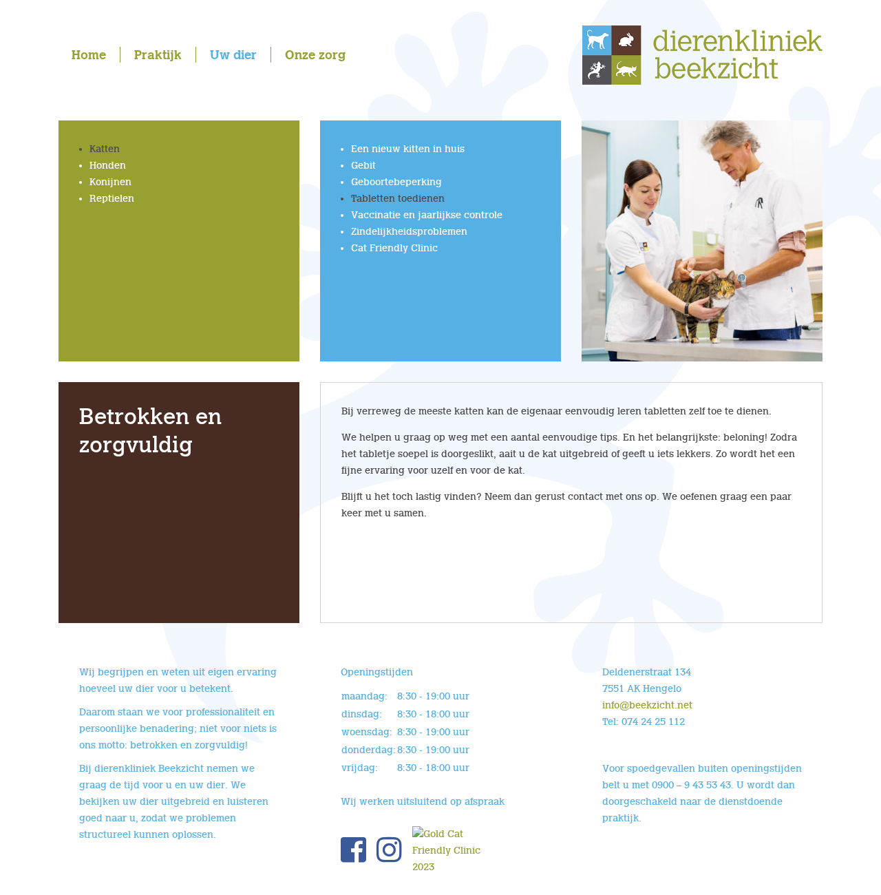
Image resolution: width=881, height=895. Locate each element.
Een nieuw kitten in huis (408, 149)
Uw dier (233, 55)
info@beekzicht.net (647, 705)
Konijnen (110, 182)
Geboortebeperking (396, 182)
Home (89, 55)
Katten (104, 149)
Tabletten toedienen (398, 198)
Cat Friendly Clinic (394, 248)
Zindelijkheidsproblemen (409, 232)
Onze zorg (315, 55)
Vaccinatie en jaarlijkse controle (426, 215)
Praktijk (158, 55)
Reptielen (111, 198)
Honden (107, 165)
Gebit (363, 165)
